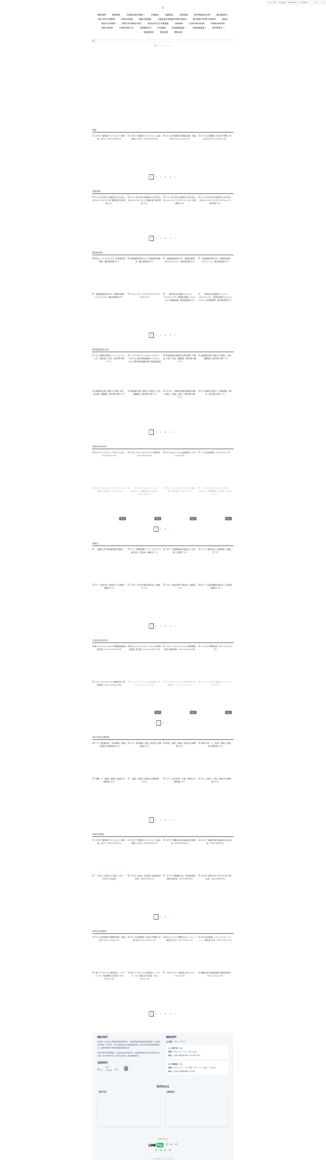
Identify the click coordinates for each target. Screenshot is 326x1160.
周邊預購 (184, 15)
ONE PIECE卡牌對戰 (106, 19)
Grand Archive (218, 23)
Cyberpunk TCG (126, 28)
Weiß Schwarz (108, 23)
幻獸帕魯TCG (145, 28)
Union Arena (127, 19)
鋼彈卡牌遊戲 (145, 19)
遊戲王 (225, 19)
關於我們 (102, 15)
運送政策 (164, 32)
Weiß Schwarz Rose (131, 23)
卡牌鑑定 (155, 15)
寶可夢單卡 (217, 28)
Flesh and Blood (197, 23)
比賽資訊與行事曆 (134, 15)
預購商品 (169, 15)
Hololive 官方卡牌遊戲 (158, 23)
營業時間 (116, 15)
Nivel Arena (107, 28)
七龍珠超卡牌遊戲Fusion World (172, 19)
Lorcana (179, 23)
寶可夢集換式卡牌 (202, 15)
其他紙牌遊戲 (178, 28)
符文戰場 (162, 28)
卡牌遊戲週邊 (198, 28)
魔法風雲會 (221, 15)
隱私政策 (178, 32)
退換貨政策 (149, 32)
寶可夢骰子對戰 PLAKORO (204, 19)
